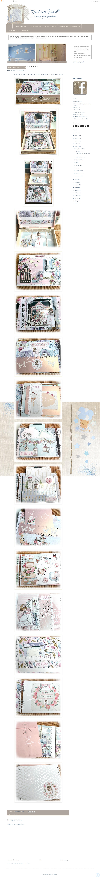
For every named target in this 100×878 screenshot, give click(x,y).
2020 (76, 146)
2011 (76, 201)
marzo (78, 171)
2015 (76, 190)
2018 (76, 182)
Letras (47, 26)
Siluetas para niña (20, 26)
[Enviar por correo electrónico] (29, 812)
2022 (76, 141)
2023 (76, 138)
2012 (76, 198)
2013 (76, 196)
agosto (78, 160)
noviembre (79, 149)
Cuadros (76, 102)
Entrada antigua (65, 860)
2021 (76, 144)
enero (78, 176)
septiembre (79, 157)
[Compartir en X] (32, 812)
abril (77, 168)
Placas (54, 26)
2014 (76, 193)
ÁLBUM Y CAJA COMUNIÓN (83, 154)
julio (77, 163)
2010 (76, 204)
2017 (76, 185)
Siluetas (76, 114)
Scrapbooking (26, 30)
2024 (76, 136)
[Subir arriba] (98, 875)
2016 (76, 188)
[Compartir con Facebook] (34, 812)
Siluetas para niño (35, 26)
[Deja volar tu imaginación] (37, 53)
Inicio (9, 26)
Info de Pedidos (13, 30)
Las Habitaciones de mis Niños (70, 26)
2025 (76, 133)
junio (77, 165)
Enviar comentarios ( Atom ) (22, 863)
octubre (78, 152)
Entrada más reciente (13, 860)
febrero (78, 173)
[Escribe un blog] (30, 812)
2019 (76, 179)
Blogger (55, 874)
